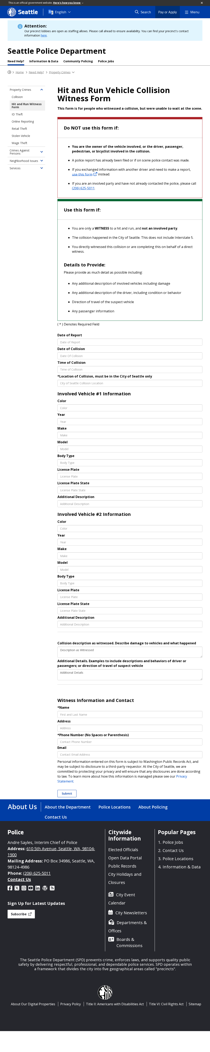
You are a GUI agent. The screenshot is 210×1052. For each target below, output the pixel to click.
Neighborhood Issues (24, 161)
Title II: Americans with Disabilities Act (115, 1004)
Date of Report (69, 335)
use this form (82, 174)
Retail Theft (19, 129)
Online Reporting (23, 121)
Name (63, 707)
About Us (22, 806)
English (60, 12)
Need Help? (16, 61)
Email (61, 747)
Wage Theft (19, 143)
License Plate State (73, 483)
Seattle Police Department (57, 51)
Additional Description (75, 497)
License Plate (68, 469)
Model (62, 442)
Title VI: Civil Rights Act (166, 1004)
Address (64, 721)
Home (20, 72)
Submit (67, 793)
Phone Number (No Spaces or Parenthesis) (93, 735)
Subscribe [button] (19, 914)
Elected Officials (123, 849)
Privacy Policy (70, 1004)
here (44, 35)
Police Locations (114, 807)
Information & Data (43, 61)
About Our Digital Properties (33, 1004)
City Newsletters (131, 913)
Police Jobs (106, 61)
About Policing (153, 807)
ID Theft (17, 114)
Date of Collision (71, 349)
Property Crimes (60, 72)
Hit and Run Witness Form (27, 105)
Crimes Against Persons (20, 151)
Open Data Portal (125, 858)
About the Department (68, 807)
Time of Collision (71, 362)
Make (62, 428)
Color (61, 401)
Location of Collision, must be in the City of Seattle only (104, 376)
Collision (17, 97)
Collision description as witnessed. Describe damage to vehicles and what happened (126, 643)
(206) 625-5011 (83, 188)
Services (15, 168)
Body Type (65, 456)
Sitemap (195, 1004)
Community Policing (78, 61)
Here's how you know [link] (67, 3)
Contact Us (56, 817)
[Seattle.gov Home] (9, 72)
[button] (202, 3)
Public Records (122, 866)
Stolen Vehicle (21, 136)
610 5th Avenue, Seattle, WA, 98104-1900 (51, 852)
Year (61, 414)
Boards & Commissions (129, 942)
